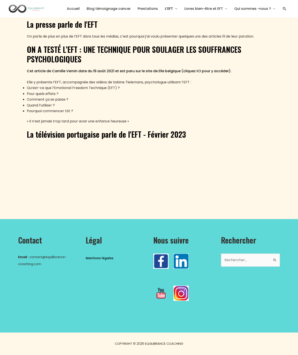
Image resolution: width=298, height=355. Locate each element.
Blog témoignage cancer (109, 8)
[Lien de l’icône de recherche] (284, 9)
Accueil (73, 8)
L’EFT (169, 8)
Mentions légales (99, 258)
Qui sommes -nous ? (252, 8)
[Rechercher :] (250, 260)
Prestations (148, 8)
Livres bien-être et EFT (203, 8)
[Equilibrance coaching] (26, 8)
